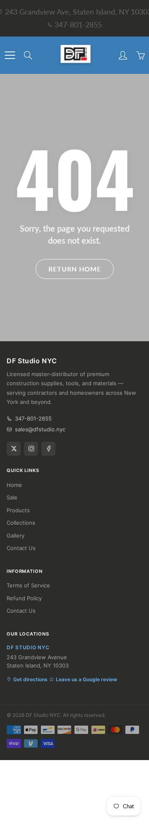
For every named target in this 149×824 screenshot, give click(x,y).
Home (14, 485)
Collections (21, 522)
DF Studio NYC (43, 715)
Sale (12, 497)
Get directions (30, 679)
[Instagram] (31, 449)
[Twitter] (14, 449)
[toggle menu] (9, 55)
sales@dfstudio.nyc (40, 429)
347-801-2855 (78, 24)
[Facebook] (48, 449)
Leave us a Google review (86, 679)
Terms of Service (28, 585)
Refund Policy (24, 598)
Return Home (74, 269)
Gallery (15, 535)
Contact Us (21, 548)
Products (18, 510)
